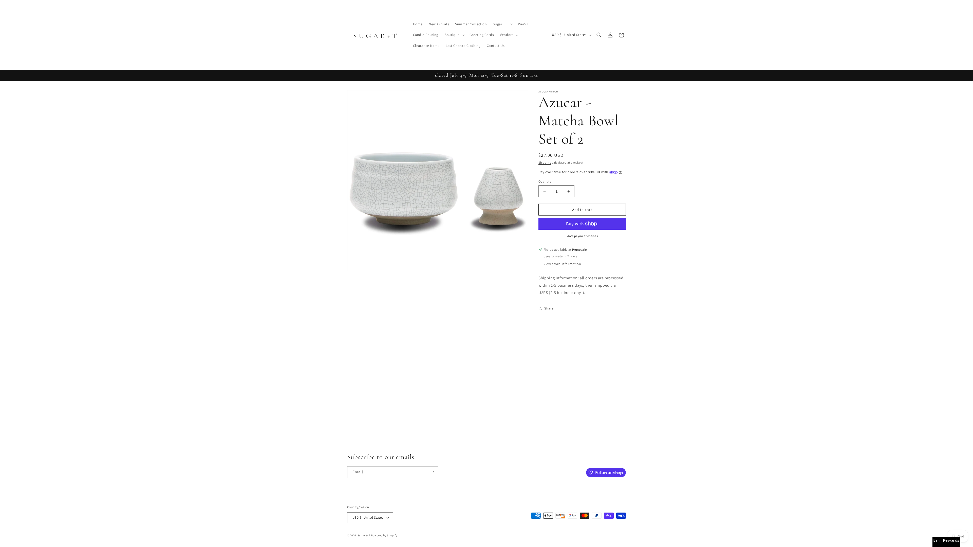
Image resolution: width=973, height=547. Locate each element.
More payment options (582, 236)
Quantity (544, 181)
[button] (502, 24)
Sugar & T (364, 535)
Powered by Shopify (384, 535)
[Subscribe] (432, 472)
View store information (562, 264)
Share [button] (549, 308)
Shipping (544, 162)
